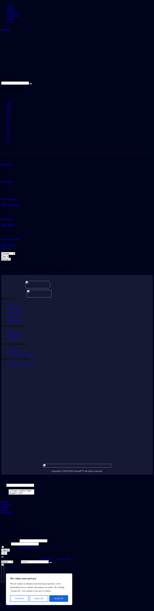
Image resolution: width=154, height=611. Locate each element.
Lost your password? (28, 547)
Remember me (11, 547)
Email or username (10, 540)
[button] (6, 30)
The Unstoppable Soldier (10, 239)
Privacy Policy (64, 559)
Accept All (58, 598)
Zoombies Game (7, 182)
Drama (4, 245)
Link (3, 485)
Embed (4, 494)
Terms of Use (46, 559)
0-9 (9, 102)
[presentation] (2, 553)
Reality (11, 225)
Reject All (39, 598)
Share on (5, 499)
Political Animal (7, 219)
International (14, 205)
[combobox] (19, 253)
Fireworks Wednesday (9, 199)
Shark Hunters (6, 164)
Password (5, 544)
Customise (19, 598)
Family (4, 205)
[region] (39, 589)
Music (4, 225)
